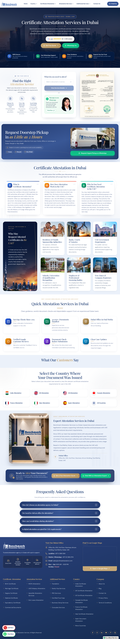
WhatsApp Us (71, 45)
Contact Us (96, 4)
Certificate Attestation (47, 4)
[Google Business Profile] (115, 632)
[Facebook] (92, 632)
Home (25, 4)
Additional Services (82, 4)
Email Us (114, 4)
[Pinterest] (110, 632)
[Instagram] (97, 632)
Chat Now (50, 110)
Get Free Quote (51, 45)
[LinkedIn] (102, 632)
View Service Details (58, 88)
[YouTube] (106, 632)
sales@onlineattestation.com (60, 561)
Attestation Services (65, 4)
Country (33, 4)
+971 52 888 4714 (67, 557)
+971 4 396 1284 (60, 553)
